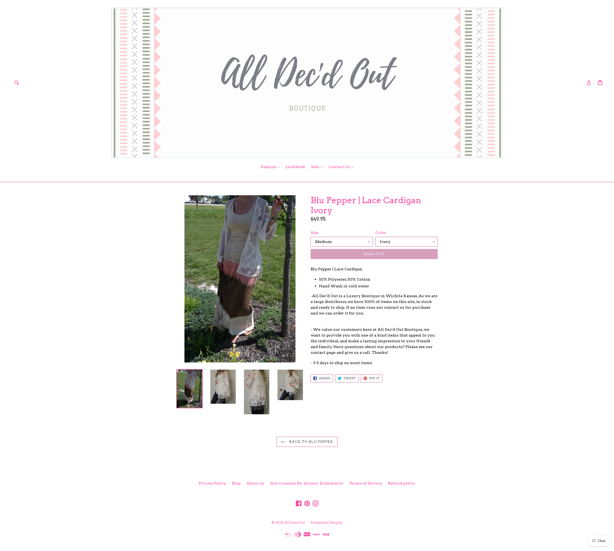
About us (255, 483)
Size (315, 232)
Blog (236, 483)
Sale (318, 166)
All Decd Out (295, 522)
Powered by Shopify (326, 522)
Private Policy (212, 483)
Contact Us (342, 166)
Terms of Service (365, 483)
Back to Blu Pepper (310, 442)
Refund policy (401, 483)
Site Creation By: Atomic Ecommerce (306, 483)
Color (380, 232)
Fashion (271, 166)
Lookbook (295, 167)
